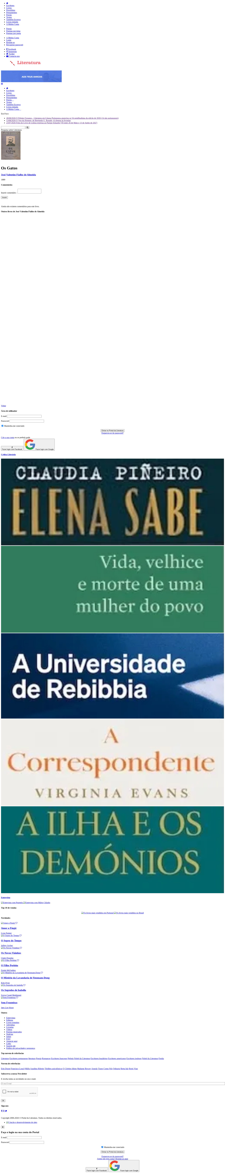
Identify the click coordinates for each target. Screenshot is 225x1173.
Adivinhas (10, 1025)
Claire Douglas (7, 958)
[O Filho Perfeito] (10, 960)
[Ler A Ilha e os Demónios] (112, 892)
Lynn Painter (6, 933)
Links (8, 1043)
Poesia (9, 15)
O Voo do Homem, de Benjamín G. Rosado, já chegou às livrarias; (38, 120)
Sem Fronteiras (9, 1002)
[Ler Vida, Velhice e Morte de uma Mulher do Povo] (112, 632)
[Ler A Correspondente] (112, 805)
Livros (9, 8)
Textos (9, 17)
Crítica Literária (8, 454)
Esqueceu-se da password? (113, 433)
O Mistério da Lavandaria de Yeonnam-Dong (25, 977)
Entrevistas (10, 1018)
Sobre (8, 1036)
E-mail (4, 416)
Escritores (10, 5)
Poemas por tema (13, 31)
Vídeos (9, 1029)
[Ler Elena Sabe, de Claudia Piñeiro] (112, 545)
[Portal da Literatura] (21, 65)
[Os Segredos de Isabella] (13, 985)
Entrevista (5, 897)
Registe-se (10, 42)
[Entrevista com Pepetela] (12, 902)
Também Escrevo (13, 19)
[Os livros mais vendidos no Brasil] (129, 913)
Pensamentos (11, 12)
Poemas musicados (14, 1032)
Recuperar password (14, 45)
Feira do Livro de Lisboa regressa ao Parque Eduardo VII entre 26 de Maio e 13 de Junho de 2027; (52, 123)
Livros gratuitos (12, 1022)
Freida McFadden (8, 970)
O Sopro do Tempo (11, 940)
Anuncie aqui (11, 1041)
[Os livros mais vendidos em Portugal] (97, 913)
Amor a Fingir (9, 928)
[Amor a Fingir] (9, 923)
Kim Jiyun (5, 983)
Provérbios (10, 10)
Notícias (9, 1034)
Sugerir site (10, 1046)
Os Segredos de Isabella (13, 990)
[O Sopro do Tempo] (11, 935)
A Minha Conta (12, 24)
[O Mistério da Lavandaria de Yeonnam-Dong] (22, 973)
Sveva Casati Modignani (11, 995)
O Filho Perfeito (9, 965)
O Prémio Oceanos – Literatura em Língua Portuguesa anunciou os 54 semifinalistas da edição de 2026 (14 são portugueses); (62, 118)
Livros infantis (12, 22)
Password (5, 421)
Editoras (9, 1020)
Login (8, 40)
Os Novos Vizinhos (11, 953)
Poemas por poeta (13, 33)
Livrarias (10, 1027)
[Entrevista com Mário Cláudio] (36, 902)
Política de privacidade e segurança (20, 1048)
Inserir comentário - (9, 193)
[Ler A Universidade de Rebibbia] (112, 718)
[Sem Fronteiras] (9, 997)
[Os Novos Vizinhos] (11, 948)
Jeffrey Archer (7, 945)
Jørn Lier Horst (7, 1008)
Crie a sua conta (7, 437)
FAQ (8, 1039)
